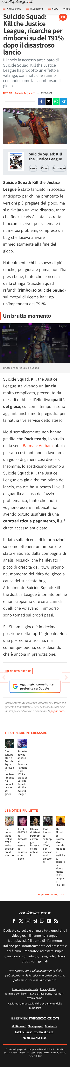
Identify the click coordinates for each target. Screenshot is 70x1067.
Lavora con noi (34, 998)
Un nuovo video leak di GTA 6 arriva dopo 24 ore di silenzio (9, 842)
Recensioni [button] (36, 8)
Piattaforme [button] (13, 8)
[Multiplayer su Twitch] (42, 920)
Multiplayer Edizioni (35, 1038)
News (33, 168)
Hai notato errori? (18, 671)
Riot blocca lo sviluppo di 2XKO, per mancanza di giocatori (47, 845)
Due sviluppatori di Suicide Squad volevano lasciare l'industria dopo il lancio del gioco (9, 772)
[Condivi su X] (49, 101)
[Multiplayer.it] (17, 2)
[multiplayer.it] (35, 913)
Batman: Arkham (38, 445)
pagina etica (57, 711)
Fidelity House (23, 1032)
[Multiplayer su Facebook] (14, 920)
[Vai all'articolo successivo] (4, 677)
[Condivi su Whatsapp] (56, 101)
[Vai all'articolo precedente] (66, 677)
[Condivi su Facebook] (41, 101)
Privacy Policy (48, 989)
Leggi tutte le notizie (51, 894)
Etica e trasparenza (41, 993)
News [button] (55, 8)
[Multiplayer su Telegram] (35, 920)
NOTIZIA (7, 93)
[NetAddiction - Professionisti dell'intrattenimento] (44, 1018)
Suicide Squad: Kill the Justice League (45, 156)
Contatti (59, 993)
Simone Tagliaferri (25, 93)
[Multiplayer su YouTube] (49, 920)
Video (45, 168)
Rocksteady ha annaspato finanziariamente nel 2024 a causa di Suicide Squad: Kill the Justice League (22, 772)
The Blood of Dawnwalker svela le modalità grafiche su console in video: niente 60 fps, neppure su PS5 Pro (60, 856)
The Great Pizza (43, 1032)
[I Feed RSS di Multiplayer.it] (56, 920)
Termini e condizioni (16, 993)
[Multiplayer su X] (21, 920)
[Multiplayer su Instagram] (28, 920)
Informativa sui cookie (25, 989)
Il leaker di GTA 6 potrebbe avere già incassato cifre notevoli (35, 842)
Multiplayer (19, 1026)
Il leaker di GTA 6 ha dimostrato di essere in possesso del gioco (22, 843)
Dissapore (51, 1026)
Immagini (59, 168)
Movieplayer (35, 1026)
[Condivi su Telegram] (63, 101)
